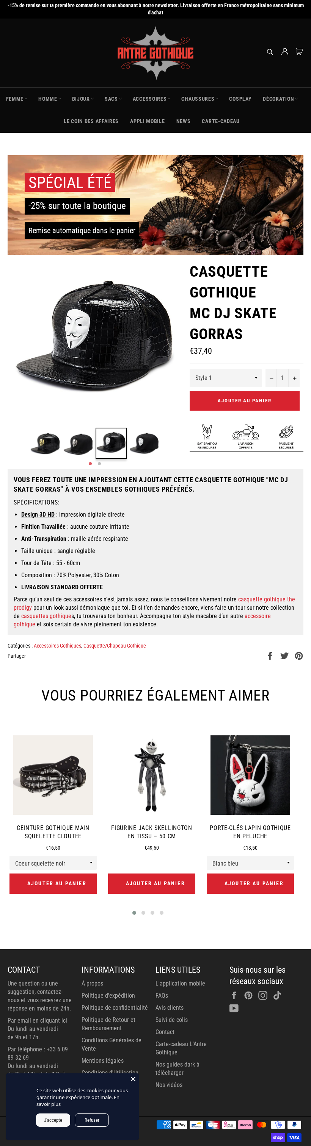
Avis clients (170, 1007)
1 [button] (90, 464)
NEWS (183, 121)
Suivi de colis (172, 1019)
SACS (111, 99)
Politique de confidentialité (115, 1007)
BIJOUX (81, 99)
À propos (92, 983)
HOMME (47, 99)
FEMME (15, 99)
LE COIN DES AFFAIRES (91, 121)
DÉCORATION (278, 99)
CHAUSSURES (197, 99)
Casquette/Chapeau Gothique (114, 646)
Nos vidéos (169, 1084)
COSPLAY (240, 99)
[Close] (133, 1079)
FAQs (162, 995)
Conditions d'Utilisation (110, 1072)
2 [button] (99, 464)
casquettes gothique (46, 616)
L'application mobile (180, 983)
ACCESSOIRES (150, 99)
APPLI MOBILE (147, 121)
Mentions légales (103, 1060)
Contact (165, 1031)
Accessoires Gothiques (57, 646)
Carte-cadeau (220, 121)
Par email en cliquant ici (37, 1020)
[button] (134, 913)
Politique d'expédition (108, 995)
